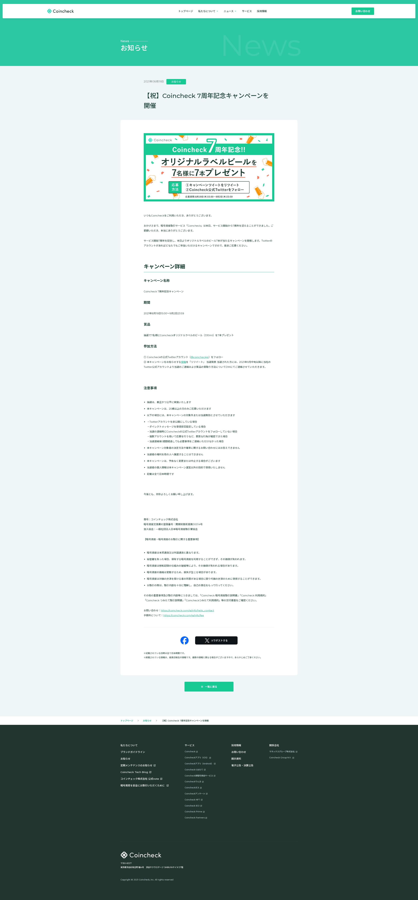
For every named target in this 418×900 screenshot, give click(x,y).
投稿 (183, 362)
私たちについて (129, 745)
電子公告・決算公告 (242, 765)
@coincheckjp (200, 357)
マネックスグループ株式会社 (282, 751)
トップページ (185, 11)
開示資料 (236, 758)
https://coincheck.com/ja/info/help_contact (187, 610)
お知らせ (147, 720)
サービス (247, 11)
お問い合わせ (238, 752)
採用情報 (236, 745)
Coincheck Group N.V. (280, 757)
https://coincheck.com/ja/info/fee (183, 615)
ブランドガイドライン (133, 752)
